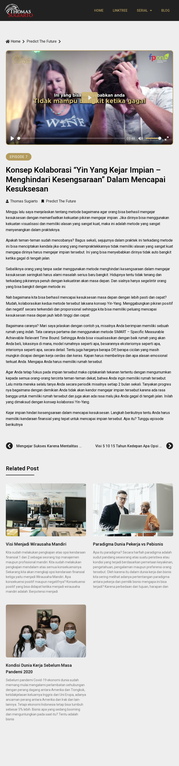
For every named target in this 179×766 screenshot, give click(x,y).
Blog (165, 10)
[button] (18, 157)
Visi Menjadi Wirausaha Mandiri (36, 544)
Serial (142, 10)
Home (98, 10)
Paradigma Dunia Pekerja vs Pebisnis (128, 544)
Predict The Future (42, 41)
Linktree (120, 10)
